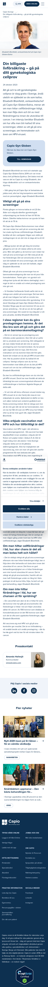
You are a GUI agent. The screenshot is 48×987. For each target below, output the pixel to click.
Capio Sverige (8, 12)
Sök (19, 4)
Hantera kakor (22, 517)
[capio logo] (11, 822)
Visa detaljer (35, 501)
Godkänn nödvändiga (24, 525)
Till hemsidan (24, 159)
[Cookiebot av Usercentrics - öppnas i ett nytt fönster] (34, 460)
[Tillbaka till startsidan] (4, 3)
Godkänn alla (24, 509)
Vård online (31, 4)
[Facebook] (24, 691)
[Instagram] (34, 691)
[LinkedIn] (14, 691)
